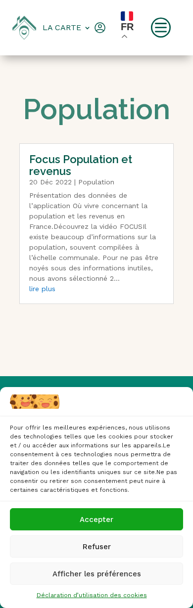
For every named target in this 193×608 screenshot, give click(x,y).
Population (96, 182)
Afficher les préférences (96, 573)
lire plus (42, 289)
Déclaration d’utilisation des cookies (92, 595)
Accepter (96, 519)
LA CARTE (62, 27)
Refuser (97, 546)
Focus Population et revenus (80, 165)
